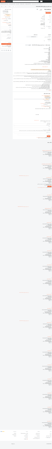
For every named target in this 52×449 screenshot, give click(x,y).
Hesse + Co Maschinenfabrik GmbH (46, 95)
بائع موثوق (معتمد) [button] (8, 14)
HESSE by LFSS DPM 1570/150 (47, 150)
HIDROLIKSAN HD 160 (48, 208)
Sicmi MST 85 (50, 407)
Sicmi (44, 15)
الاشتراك (49, 186)
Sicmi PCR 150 (49, 250)
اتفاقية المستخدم (38, 137)
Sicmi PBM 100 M (49, 177)
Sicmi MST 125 (49, 421)
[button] (15, 6)
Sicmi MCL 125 (49, 308)
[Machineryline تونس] (47, 1)
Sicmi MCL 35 (50, 336)
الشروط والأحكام (38, 433)
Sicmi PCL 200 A (49, 236)
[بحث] (37, 1)
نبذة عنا (50, 433)
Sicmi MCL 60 (50, 350)
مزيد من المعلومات (9, 23)
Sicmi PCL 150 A (49, 222)
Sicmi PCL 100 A (49, 294)
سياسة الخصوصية (43, 137)
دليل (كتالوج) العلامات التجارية (36, 438)
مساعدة (50, 434)
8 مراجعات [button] (5, 15)
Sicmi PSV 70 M (49, 322)
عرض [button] (45, 103)
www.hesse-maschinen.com (47, 106)
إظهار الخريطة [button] (37, 114)
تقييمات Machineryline (37, 437)
